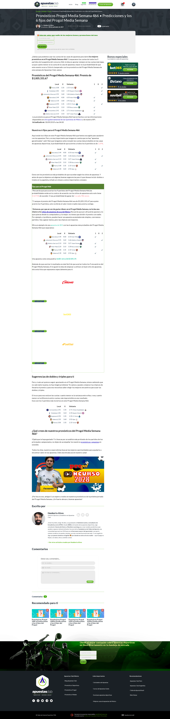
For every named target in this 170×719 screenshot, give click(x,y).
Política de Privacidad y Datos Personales (95, 716)
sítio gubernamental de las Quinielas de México (63, 119)
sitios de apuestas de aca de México (56, 212)
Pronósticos (92, 4)
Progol (49, 11)
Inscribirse (83, 662)
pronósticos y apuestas (90, 442)
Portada (38, 11)
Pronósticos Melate (71, 694)
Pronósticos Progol (70, 690)
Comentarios (104, 26)
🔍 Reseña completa (123, 73)
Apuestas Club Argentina (137, 685)
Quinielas (44, 11)
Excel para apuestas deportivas (102, 695)
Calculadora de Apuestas (100, 682)
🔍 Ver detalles (122, 87)
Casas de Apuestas (105, 4)
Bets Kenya (133, 695)
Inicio (70, 4)
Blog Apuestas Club (71, 681)
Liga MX (83, 4)
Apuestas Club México (71, 676)
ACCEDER (130, 69)
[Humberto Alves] (38, 26)
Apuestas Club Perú (136, 681)
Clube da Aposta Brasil (137, 690)
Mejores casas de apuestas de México (104, 701)
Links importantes (99, 676)
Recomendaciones (136, 676)
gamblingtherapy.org (101, 714)
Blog (76, 4)
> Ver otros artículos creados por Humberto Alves (65, 542)
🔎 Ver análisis (122, 100)
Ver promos (42, 46)
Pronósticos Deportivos (72, 685)
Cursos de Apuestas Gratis (101, 689)
